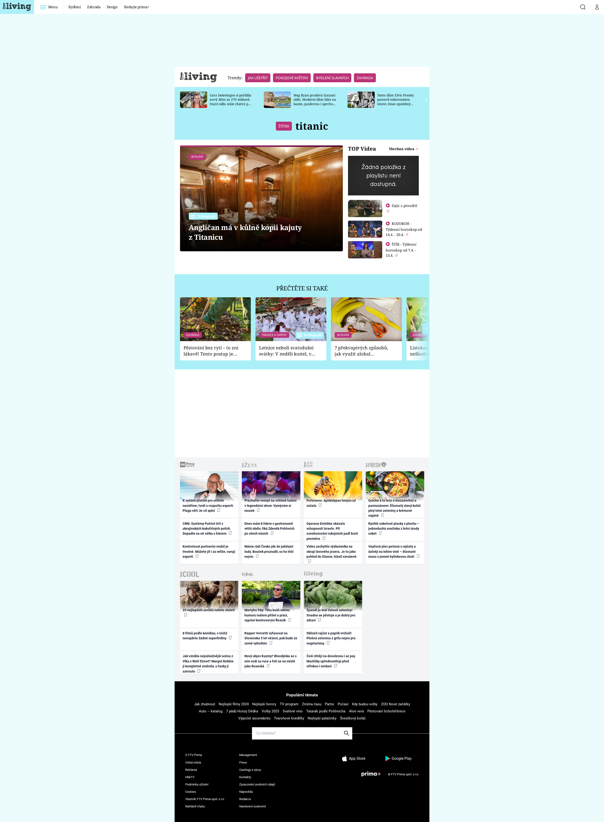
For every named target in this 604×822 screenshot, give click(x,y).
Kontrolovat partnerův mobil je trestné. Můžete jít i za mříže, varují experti (209, 551)
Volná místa (193, 762)
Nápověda (246, 791)
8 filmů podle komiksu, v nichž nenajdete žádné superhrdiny (205, 635)
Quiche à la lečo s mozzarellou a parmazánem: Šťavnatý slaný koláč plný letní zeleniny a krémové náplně (394, 508)
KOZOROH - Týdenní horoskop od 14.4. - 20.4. (404, 229)
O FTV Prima (193, 755)
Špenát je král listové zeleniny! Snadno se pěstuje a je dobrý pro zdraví (330, 615)
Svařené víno (293, 711)
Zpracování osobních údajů (257, 784)
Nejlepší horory (264, 704)
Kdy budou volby (365, 704)
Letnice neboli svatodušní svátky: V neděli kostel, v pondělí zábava (286, 351)
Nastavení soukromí (252, 806)
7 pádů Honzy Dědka (242, 711)
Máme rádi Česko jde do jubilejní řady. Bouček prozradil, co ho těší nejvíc (269, 551)
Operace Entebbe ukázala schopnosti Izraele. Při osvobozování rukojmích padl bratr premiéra (332, 531)
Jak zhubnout (204, 704)
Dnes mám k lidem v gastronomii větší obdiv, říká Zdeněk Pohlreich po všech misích (269, 529)
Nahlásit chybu (195, 806)
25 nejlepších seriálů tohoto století (209, 610)
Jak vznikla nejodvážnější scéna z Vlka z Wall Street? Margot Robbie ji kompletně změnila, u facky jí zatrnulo (208, 663)
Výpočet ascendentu (254, 718)
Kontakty (245, 777)
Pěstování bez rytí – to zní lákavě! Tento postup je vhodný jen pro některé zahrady (211, 351)
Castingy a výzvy (250, 770)
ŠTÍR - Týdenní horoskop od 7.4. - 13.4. (401, 250)
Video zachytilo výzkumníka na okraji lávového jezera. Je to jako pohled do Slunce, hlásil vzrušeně (331, 551)
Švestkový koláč (353, 718)
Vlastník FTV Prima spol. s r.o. (205, 799)
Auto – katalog (210, 711)
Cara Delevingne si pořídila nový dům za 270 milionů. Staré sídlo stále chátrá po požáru (230, 102)
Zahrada (94, 6)
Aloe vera (356, 711)
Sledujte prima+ (136, 6)
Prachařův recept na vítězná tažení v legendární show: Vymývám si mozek (270, 505)
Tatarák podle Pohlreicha (325, 711)
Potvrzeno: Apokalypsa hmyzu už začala (331, 503)
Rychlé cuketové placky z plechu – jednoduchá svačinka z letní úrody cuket (393, 529)
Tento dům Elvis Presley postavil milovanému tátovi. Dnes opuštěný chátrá (395, 102)
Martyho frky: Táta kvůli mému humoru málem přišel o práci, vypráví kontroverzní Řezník (267, 615)
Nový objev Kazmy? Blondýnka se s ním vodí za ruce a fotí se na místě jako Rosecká (270, 661)
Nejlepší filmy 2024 (234, 704)
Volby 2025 (270, 711)
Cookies (190, 791)
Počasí (343, 704)
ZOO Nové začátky (395, 704)
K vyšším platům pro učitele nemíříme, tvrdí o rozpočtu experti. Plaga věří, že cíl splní (208, 505)
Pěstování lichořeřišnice (386, 711)
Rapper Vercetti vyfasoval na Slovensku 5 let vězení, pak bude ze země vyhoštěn (270, 638)
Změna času (311, 704)
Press (243, 762)
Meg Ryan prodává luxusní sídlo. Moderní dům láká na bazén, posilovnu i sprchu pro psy (315, 102)
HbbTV (189, 777)
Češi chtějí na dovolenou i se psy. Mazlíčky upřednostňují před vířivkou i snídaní (331, 661)
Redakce (245, 799)
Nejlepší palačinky (322, 718)
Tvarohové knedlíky (289, 718)
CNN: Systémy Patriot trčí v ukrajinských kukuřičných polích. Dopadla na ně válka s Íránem (207, 529)
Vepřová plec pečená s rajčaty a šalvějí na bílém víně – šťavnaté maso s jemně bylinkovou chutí (392, 551)
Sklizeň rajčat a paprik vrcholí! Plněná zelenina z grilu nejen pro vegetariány (331, 638)
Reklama (191, 770)
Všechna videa (402, 148)
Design (112, 6)
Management (248, 755)
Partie (329, 704)
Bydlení (74, 6)
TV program (289, 704)
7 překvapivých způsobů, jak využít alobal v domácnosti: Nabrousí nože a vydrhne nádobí (361, 351)
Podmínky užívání (196, 784)
